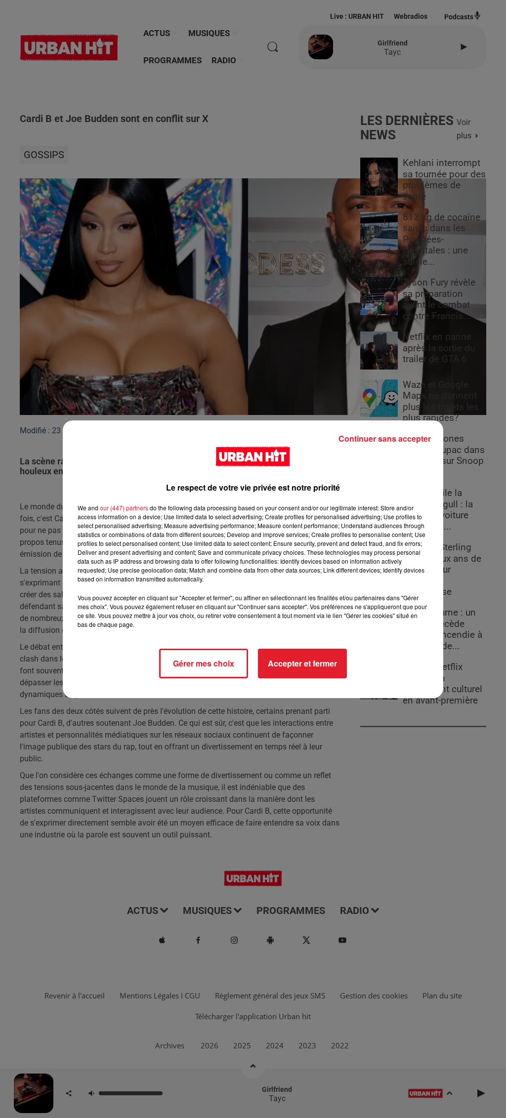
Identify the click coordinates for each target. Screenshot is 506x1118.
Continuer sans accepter (384, 438)
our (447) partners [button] (124, 507)
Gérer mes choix (203, 663)
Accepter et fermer (302, 663)
